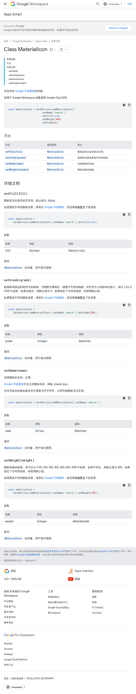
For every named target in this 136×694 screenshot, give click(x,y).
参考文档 (55, 41)
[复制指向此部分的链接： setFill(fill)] (31, 194)
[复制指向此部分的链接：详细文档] (23, 184)
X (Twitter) (97, 607)
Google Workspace (22, 41)
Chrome (8, 649)
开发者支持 (10, 617)
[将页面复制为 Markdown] (62, 50)
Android (8, 643)
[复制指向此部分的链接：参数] (12, 235)
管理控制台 (54, 597)
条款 (6, 678)
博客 (94, 597)
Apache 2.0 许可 (106, 551)
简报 (94, 602)
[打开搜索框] (98, 4)
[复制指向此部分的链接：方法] (14, 136)
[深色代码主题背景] (124, 105)
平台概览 (8, 601)
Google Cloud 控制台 (58, 607)
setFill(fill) (14, 151)
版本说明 (8, 612)
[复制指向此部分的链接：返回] (12, 261)
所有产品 (8, 665)
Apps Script (13, 14)
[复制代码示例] (129, 105)
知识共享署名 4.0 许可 (55, 551)
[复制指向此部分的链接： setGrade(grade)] (35, 280)
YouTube (97, 612)
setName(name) (14, 163)
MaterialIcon (55, 151)
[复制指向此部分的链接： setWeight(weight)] (38, 461)
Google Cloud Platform (16, 659)
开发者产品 (10, 606)
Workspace (39, 4)
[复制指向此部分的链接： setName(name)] (32, 371)
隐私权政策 (17, 678)
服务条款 (8, 622)
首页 (6, 41)
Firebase (8, 654)
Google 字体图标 (25, 91)
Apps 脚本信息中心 (58, 602)
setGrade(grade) (15, 157)
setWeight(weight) (17, 169)
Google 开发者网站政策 (28, 554)
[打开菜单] (5, 4)
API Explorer (54, 612)
